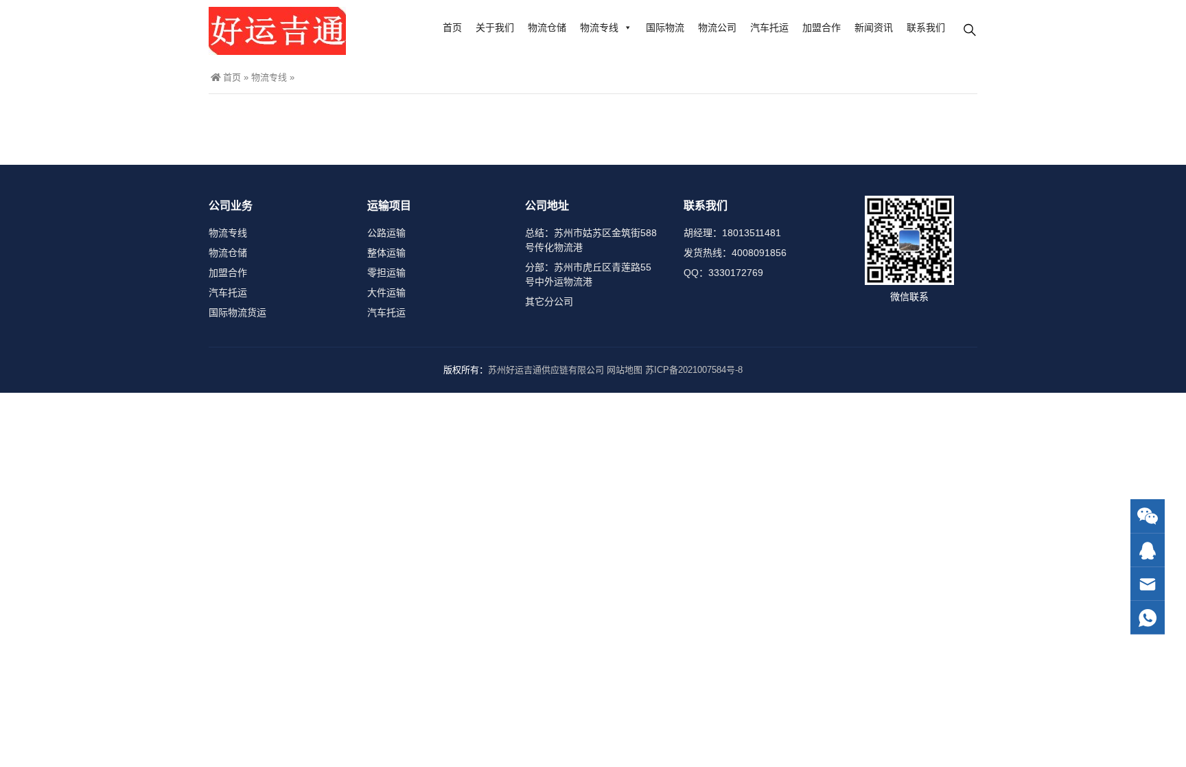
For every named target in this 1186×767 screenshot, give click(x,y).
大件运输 (386, 292)
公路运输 (386, 232)
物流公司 (717, 27)
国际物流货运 (237, 312)
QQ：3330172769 (723, 272)
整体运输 (386, 252)
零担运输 (386, 272)
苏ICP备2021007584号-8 (694, 370)
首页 (452, 27)
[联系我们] (1147, 550)
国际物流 (665, 27)
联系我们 (926, 27)
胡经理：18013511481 (732, 232)
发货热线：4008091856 (735, 252)
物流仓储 (547, 27)
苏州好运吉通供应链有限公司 (546, 370)
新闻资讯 (873, 27)
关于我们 (495, 27)
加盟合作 (821, 27)
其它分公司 (549, 301)
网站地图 (624, 370)
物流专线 (599, 27)
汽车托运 (769, 27)
